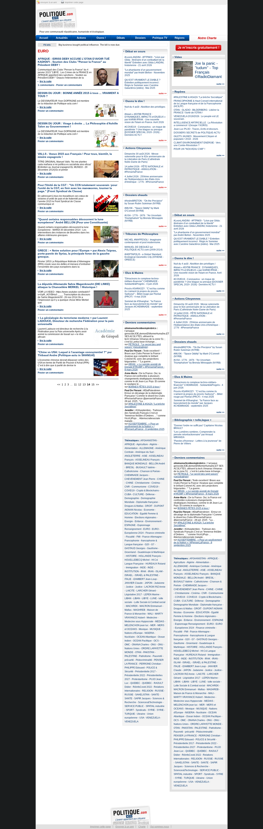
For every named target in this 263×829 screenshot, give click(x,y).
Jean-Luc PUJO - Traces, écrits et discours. (196, 129)
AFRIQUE (130, 444)
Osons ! (101, 37)
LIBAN (128, 598)
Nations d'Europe (134, 633)
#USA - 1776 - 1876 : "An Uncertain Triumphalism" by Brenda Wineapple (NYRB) (144, 218)
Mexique (143, 629)
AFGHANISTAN (149, 440)
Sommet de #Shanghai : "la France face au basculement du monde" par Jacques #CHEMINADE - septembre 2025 (143, 305)
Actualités (62, 37)
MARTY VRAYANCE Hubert (188, 697)
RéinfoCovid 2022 (142, 687)
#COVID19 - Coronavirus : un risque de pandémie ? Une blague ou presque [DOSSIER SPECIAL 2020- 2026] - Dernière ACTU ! (145, 131)
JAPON (148, 583)
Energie (129, 521)
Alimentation (131, 448)
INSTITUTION (132, 571)
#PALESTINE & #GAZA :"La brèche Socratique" (198, 97)
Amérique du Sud (144, 452)
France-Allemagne (152, 536)
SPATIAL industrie (155, 706)
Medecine (152, 617)
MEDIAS (159, 621)
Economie (149, 509)
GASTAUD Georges (135, 548)
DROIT (148, 506)
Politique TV (159, 37)
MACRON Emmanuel (151, 606)
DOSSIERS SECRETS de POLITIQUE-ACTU (197, 132)
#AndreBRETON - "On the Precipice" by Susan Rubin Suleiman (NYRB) (144, 202)
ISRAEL (129, 575)
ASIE (144, 456)
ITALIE (128, 579)
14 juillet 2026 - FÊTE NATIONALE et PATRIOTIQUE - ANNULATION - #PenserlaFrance (144, 169)
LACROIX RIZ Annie (154, 586)
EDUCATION (131, 513)
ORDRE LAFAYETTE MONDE (205, 724)
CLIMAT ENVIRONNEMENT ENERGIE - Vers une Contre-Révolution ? (197, 144)
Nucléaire (130, 637)
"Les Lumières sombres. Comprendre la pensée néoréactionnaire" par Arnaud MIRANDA (194, 434)
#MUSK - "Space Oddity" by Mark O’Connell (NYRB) (142, 209)
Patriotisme (145, 656)
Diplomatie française (147, 502)
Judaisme (159, 583)
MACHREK (132, 606)
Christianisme (142, 482)
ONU (153, 644)
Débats (121, 37)
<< (58, 384)
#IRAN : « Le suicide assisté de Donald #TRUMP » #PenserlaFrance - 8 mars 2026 (144, 367)
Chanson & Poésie (150, 471)
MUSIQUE (155, 629)
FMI (138, 536)
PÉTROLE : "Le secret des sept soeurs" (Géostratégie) (143, 345)
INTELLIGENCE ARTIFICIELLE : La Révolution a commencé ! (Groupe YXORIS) (198, 124)
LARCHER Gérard (146, 590)
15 (93, 384)
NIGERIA (149, 633)
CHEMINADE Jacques (136, 475)
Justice (129, 586)
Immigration (132, 567)
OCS (156, 640)
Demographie (132, 498)
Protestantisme (139, 679)
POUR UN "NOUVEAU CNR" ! (189, 149)
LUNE (153, 598)
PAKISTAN (148, 652)
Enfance (139, 521)
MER (153, 625)
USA (141, 717)
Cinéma (156, 482)
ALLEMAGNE (146, 448)
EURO (146, 529)
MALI (150, 613)
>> (97, 384)
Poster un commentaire (69, 85)
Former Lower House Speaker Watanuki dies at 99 (85, 45)
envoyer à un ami (48, 2)
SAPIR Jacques (142, 698)
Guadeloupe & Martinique (151, 552)
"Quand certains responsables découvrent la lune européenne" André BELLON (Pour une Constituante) (73, 221)
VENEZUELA (153, 717)
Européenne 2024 (134, 533)
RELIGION (147, 690)
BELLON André (157, 463)
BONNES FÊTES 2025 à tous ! (144, 386)
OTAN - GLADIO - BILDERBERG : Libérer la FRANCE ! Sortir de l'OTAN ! (196, 111)
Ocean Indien (193, 716)
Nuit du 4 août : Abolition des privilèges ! (194, 263)
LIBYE (145, 598)
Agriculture (142, 444)
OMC (127, 644)
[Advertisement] (155, 18)
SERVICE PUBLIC (134, 706)
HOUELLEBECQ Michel (137, 560)
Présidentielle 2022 (135, 675)
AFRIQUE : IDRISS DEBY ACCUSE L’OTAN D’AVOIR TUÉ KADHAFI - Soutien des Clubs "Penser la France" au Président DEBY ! (74, 61)
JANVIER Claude (134, 583)
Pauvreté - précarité (184, 731)
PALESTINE (131, 656)
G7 (152, 544)
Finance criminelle (155, 533)
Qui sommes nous (159, 826)
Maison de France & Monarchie (190, 693)
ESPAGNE (130, 525)
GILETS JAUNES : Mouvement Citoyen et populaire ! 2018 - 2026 (195, 137)
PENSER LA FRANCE (185, 735)
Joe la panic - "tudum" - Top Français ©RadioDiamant (208, 70)
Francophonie (132, 540)
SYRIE (151, 710)
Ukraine (141, 714)
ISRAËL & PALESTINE (146, 575)
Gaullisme (152, 548)
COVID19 (153, 486)
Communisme (139, 486)
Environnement (153, 521)
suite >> (163, 93)
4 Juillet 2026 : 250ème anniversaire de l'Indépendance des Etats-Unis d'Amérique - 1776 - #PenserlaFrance (144, 179)
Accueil (43, 37)
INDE (143, 567)
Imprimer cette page (100, 826)
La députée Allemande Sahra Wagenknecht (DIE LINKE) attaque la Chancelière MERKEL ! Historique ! (74, 285)
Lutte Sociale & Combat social (149, 602)
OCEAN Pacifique (142, 640)
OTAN (138, 652)
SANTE (155, 694)
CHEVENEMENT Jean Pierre (140, 479)
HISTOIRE (131, 556)
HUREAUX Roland (155, 563)
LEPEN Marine (151, 594)
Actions (81, 37)
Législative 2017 (133, 594)
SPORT (130, 710)
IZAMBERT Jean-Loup (145, 579)
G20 (147, 544)
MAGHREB (139, 610)
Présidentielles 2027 (184, 747)
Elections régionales (145, 517)
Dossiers (140, 37)
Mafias (128, 610)
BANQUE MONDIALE (136, 463)
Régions (179, 37)
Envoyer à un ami (125, 826)
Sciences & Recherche (196, 766)
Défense (150, 494)
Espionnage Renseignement (190, 624)
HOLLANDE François (150, 556)
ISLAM (159, 571)
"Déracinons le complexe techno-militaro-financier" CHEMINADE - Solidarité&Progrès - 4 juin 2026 (142, 281)
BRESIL (130, 467)
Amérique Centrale (199, 566)
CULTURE (138, 494)
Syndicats (141, 710)
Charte (142, 826)
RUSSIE (159, 690)
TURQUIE (130, 714)
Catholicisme (131, 471)
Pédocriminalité (144, 660)
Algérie (153, 444)
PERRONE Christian (150, 663)
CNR (127, 486)
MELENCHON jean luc (136, 625)
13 (84, 384)
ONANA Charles (140, 644)
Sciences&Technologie (150, 702)
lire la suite (46, 81)
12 (79, 384)
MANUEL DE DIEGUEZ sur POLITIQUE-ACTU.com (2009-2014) (143, 248)
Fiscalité (130, 536)
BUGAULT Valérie (145, 467)
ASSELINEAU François (147, 459)
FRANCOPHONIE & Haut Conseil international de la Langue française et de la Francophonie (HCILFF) (198, 104)
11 (75, 384)
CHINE (160, 479)
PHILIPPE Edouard (135, 667)
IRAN (151, 571)
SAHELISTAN (142, 694)
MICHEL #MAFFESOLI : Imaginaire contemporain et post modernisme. (143, 241)
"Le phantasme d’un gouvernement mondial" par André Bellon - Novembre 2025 (145, 73)
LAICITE (130, 590)
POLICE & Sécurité (205, 739)
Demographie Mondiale (186, 604)
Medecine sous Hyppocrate (139, 621)
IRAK (143, 571)
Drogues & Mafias (134, 506)
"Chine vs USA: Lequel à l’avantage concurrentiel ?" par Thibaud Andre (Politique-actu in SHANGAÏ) (75, 354)
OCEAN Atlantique (146, 637)
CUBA (128, 494)
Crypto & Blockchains (148, 490)
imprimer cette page (74, 2)
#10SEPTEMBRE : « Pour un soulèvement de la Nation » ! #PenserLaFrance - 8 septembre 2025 (144, 426)
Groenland (130, 552)
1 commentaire (46, 85)
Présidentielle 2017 (145, 671)
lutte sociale (214, 681)
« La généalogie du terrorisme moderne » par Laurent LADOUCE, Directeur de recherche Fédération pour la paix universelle (76, 321)
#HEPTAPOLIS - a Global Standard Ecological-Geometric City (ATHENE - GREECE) (144, 257)
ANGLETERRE (132, 456)
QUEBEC (135, 683)
